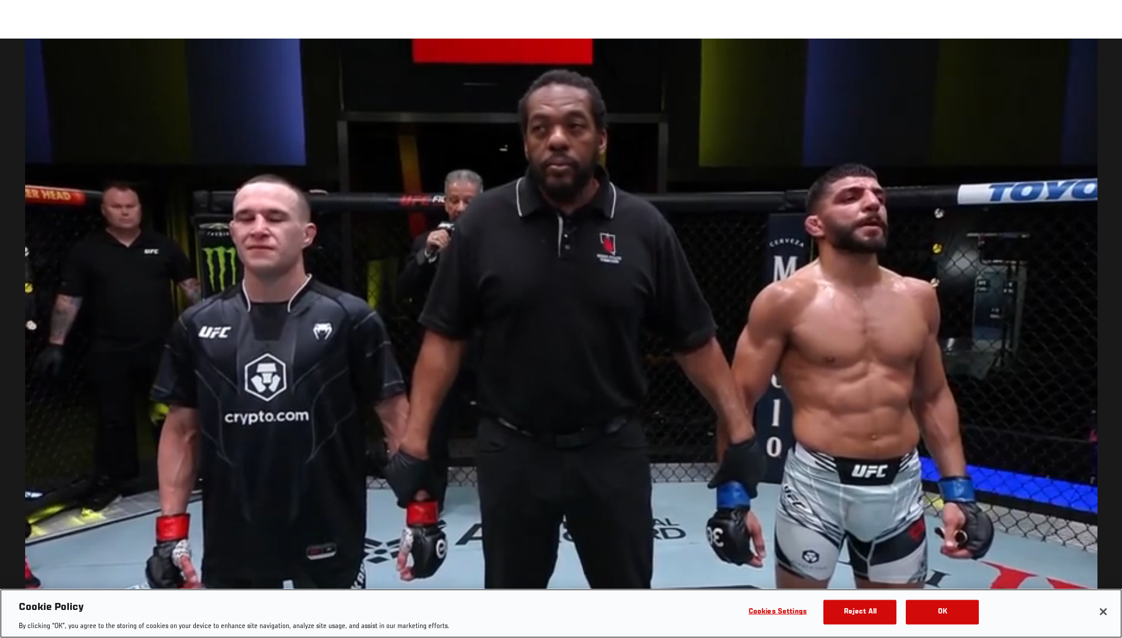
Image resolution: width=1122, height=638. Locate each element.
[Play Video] (561, 340)
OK (942, 611)
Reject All (860, 611)
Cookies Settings (778, 611)
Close (1100, 62)
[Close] (1103, 612)
